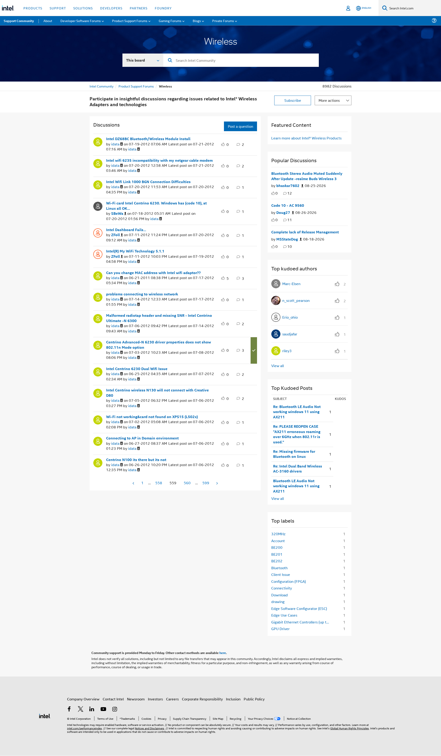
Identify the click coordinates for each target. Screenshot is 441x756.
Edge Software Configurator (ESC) (299, 608)
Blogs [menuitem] (197, 20)
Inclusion (233, 699)
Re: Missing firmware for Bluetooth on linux (294, 454)
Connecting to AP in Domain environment (142, 438)
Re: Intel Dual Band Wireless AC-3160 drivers (297, 469)
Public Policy (254, 699)
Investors (155, 699)
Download (279, 594)
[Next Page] (216, 483)
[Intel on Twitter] (81, 709)
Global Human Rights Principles (349, 728)
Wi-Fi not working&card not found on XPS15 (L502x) (152, 416)
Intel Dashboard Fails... (126, 229)
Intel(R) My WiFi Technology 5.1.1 (135, 251)
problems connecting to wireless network (142, 294)
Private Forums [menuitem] (223, 20)
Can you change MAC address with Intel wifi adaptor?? (153, 272)
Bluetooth (279, 567)
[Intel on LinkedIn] (92, 709)
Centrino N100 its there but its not (136, 459)
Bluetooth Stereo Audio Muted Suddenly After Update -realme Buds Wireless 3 (306, 176)
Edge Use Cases (284, 615)
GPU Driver (280, 628)
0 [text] (276, 193)
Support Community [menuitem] (19, 20)
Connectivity (281, 588)
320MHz (278, 533)
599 (205, 482)
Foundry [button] (163, 8)
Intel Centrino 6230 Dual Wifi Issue (136, 368)
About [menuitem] (47, 20)
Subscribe (292, 100)
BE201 (277, 554)
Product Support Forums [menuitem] (129, 20)
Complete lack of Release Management (305, 232)
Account (278, 540)
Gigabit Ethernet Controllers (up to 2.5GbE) (302, 622)
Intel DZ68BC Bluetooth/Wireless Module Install (148, 138)
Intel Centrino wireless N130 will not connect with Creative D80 (157, 393)
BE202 (277, 560)
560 (187, 482)
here (222, 652)
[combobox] (241, 60)
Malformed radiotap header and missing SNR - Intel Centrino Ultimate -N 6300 (159, 318)
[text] (273, 193)
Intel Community (101, 86)
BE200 (277, 547)
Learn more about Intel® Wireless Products (306, 138)
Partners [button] (138, 8)
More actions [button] (329, 100)
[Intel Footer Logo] (45, 715)
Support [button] (58, 8)
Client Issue (280, 574)
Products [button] (32, 8)
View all (277, 365)
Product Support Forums (136, 86)
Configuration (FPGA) (288, 581)
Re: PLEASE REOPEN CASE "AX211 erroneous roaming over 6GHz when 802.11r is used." (296, 434)
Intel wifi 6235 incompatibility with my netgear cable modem (159, 160)
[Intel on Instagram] (115, 709)
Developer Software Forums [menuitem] (80, 20)
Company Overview (83, 699)
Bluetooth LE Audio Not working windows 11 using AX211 (296, 486)
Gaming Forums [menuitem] (170, 20)
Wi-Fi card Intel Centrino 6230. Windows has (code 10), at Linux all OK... (156, 206)
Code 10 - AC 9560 (287, 205)
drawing (278, 601)
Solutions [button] (83, 8)
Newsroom (136, 699)
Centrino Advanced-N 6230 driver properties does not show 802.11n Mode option (158, 345)
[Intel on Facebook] (69, 709)
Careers (172, 699)
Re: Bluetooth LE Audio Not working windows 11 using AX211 (297, 411)
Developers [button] (111, 8)
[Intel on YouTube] (103, 709)
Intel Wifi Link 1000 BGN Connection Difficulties (148, 181)
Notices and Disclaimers (149, 728)
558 (158, 482)
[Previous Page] (134, 483)
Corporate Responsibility (202, 699)
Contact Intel (113, 699)
